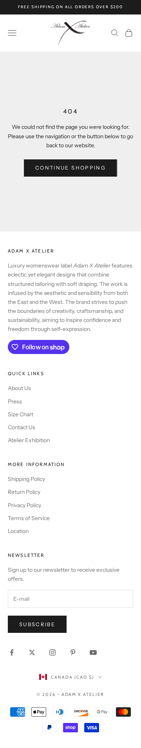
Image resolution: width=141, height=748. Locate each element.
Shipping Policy (26, 478)
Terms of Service (29, 518)
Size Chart (20, 414)
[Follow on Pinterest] (73, 652)
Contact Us (21, 427)
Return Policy (24, 491)
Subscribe (37, 624)
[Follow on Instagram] (52, 652)
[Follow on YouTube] (93, 652)
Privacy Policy (24, 505)
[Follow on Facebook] (12, 652)
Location (18, 531)
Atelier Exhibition (29, 440)
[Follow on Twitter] (32, 652)
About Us (19, 388)
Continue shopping (70, 167)
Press (15, 401)
